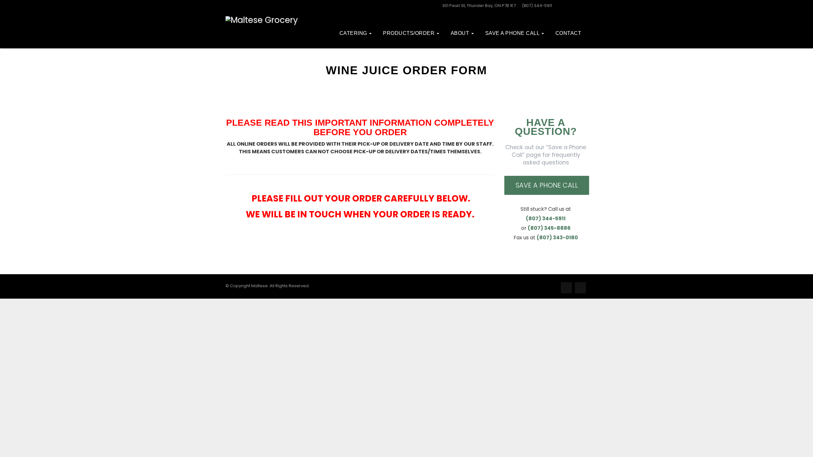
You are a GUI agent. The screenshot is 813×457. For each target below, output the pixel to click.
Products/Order (409, 33)
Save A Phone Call (513, 33)
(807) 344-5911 (537, 6)
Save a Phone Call (546, 185)
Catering (354, 33)
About (461, 33)
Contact (568, 33)
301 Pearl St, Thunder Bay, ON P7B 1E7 (479, 6)
